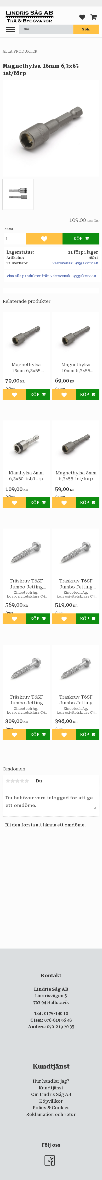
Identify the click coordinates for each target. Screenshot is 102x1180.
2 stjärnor (12, 781)
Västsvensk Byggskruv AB (75, 263)
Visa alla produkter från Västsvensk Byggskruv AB (51, 276)
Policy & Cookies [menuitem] (51, 1107)
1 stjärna (7, 781)
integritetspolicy (50, 953)
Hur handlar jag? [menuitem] (51, 1081)
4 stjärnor (22, 781)
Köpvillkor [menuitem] (51, 1101)
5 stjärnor (26, 781)
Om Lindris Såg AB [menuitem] (51, 1094)
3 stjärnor (17, 781)
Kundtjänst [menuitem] (51, 1087)
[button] (10, 29)
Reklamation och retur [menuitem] (51, 1114)
